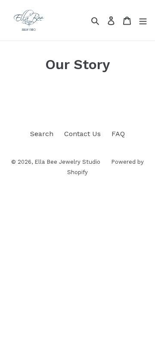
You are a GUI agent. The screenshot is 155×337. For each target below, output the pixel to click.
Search (41, 134)
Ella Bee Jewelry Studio (67, 162)
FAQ (118, 134)
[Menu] (143, 20)
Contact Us (82, 134)
